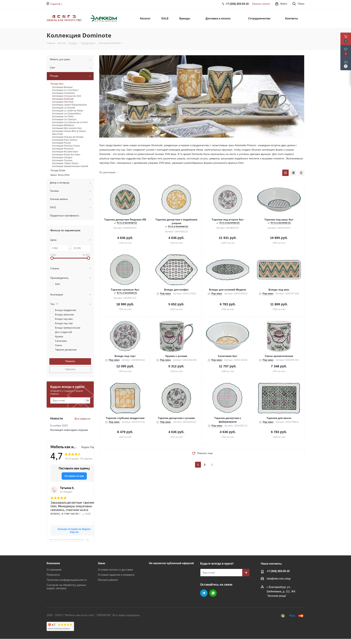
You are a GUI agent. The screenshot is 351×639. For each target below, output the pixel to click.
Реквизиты (53, 574)
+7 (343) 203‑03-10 (278, 571)
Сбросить (70, 369)
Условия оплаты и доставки (115, 569)
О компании (54, 569)
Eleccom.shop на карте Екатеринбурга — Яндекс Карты (72, 539)
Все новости (82, 418)
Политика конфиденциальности (67, 579)
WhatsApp (213, 593)
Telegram (203, 593)
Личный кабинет (108, 579)
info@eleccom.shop (278, 578)
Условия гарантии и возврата (116, 574)
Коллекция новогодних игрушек (69, 429)
